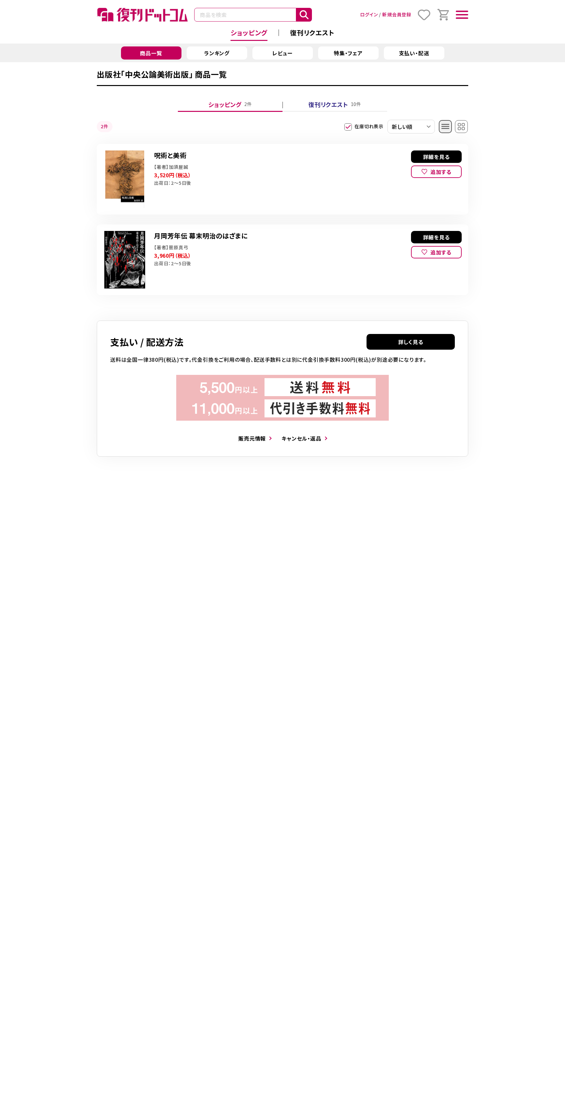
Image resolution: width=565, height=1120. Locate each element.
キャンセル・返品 (301, 438)
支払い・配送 (414, 53)
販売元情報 (252, 438)
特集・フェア (348, 53)
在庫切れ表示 (369, 126)
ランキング (217, 53)
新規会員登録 (396, 14)
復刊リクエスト (312, 32)
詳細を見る (436, 157)
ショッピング (249, 32)
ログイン (369, 14)
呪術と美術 (170, 155)
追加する (440, 172)
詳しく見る (410, 342)
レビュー (282, 53)
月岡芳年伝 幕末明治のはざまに (201, 235)
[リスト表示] (445, 126)
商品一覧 (151, 53)
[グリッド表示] (461, 126)
